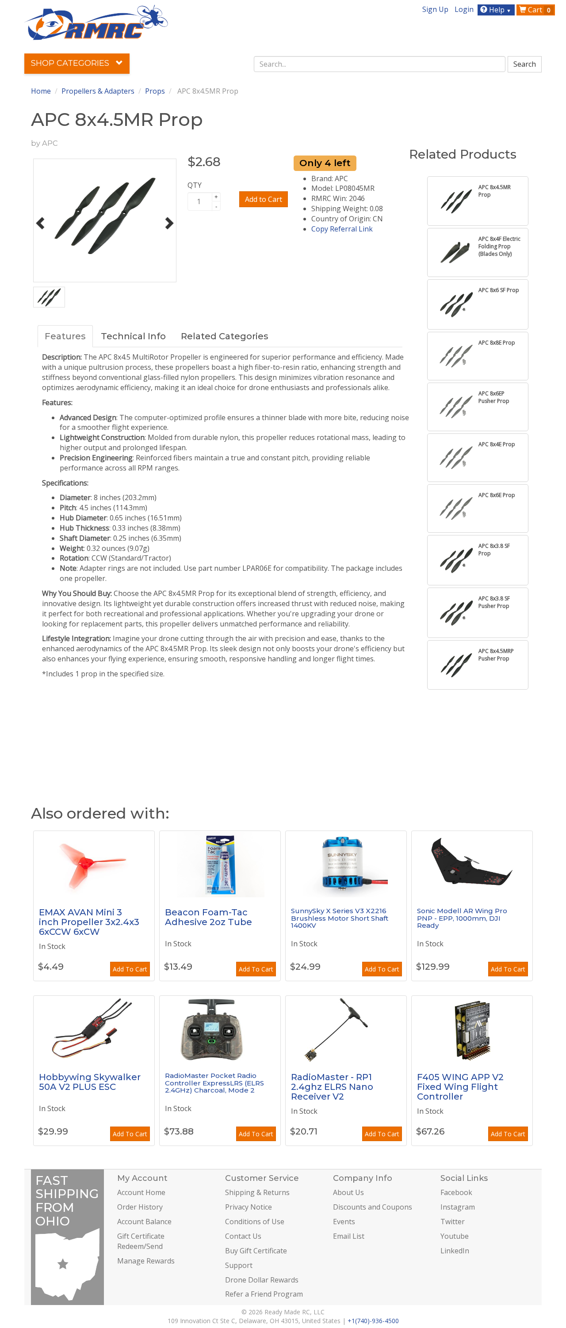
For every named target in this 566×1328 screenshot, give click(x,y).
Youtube (454, 1236)
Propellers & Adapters (97, 91)
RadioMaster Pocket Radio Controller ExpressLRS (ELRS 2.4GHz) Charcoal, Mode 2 (214, 1082)
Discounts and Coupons (372, 1207)
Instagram (457, 1207)
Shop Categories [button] (71, 63)
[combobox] (380, 64)
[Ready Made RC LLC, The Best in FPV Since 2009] (96, 22)
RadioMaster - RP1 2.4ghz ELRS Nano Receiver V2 (332, 1087)
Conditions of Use (254, 1221)
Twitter (452, 1221)
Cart (538, 10)
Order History (140, 1207)
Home (41, 91)
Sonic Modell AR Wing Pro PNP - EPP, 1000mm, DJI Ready (462, 918)
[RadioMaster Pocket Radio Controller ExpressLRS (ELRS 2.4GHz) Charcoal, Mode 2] (220, 1029)
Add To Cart (130, 969)
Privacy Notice (248, 1207)
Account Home (141, 1192)
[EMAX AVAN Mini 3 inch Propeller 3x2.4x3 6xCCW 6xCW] (94, 864)
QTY (194, 185)
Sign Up (435, 9)
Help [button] (499, 10)
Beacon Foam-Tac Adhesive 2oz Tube (208, 917)
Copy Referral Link (342, 229)
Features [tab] (65, 336)
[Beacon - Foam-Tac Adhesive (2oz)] (220, 864)
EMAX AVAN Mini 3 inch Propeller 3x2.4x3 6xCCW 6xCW (89, 922)
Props (155, 91)
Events (344, 1221)
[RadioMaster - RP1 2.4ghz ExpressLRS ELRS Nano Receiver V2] (346, 1029)
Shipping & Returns (257, 1192)
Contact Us (243, 1236)
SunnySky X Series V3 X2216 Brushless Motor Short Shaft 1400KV (339, 918)
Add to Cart (263, 199)
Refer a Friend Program (264, 1294)
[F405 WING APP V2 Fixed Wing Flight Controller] (472, 1029)
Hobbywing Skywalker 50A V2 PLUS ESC (90, 1082)
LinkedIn (454, 1251)
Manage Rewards (146, 1261)
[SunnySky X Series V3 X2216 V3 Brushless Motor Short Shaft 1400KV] (346, 864)
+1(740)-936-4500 (373, 1321)
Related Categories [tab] (224, 336)
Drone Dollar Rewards (261, 1280)
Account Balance (144, 1221)
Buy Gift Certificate (256, 1251)
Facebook (456, 1192)
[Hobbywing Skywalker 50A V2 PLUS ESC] (94, 1029)
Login (464, 9)
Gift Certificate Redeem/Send (140, 1241)
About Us (348, 1192)
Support (238, 1265)
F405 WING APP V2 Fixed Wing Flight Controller (460, 1087)
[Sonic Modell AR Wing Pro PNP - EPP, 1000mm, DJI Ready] (472, 864)
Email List (348, 1236)
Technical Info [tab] (133, 336)
